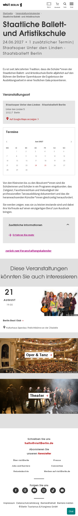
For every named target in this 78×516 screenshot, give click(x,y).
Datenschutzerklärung (27, 502)
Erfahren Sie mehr (23, 235)
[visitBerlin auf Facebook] (16, 490)
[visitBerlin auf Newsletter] (62, 490)
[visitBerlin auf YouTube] (34, 490)
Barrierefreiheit (48, 502)
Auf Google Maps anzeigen (23, 119)
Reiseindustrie (21, 471)
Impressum (9, 502)
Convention (57, 466)
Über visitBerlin (21, 460)
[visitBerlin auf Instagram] (44, 490)
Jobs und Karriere (21, 466)
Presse (57, 460)
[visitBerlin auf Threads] (25, 490)
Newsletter (44, 453)
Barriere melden (65, 502)
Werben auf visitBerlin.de (57, 471)
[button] (57, 4)
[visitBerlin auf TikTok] (53, 490)
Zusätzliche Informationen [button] (25, 225)
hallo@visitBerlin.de (39, 443)
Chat (71, 511)
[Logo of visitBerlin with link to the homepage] (12, 5)
